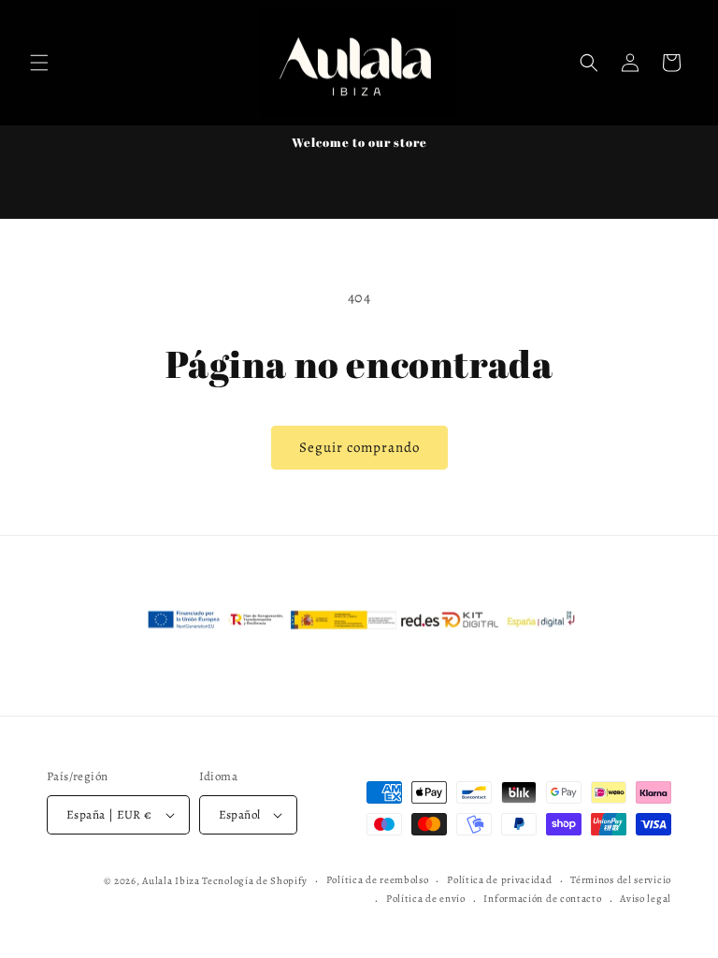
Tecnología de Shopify (255, 881)
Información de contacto (542, 899)
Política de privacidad (499, 880)
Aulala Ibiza (170, 881)
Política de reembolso (377, 880)
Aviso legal (645, 899)
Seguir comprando (359, 447)
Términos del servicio (620, 880)
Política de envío (426, 899)
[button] (39, 62)
